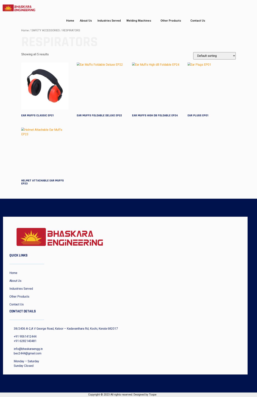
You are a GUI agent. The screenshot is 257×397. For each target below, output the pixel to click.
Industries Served (109, 20)
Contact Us (197, 20)
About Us (86, 20)
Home (70, 20)
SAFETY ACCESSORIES (45, 30)
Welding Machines (138, 20)
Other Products (170, 20)
